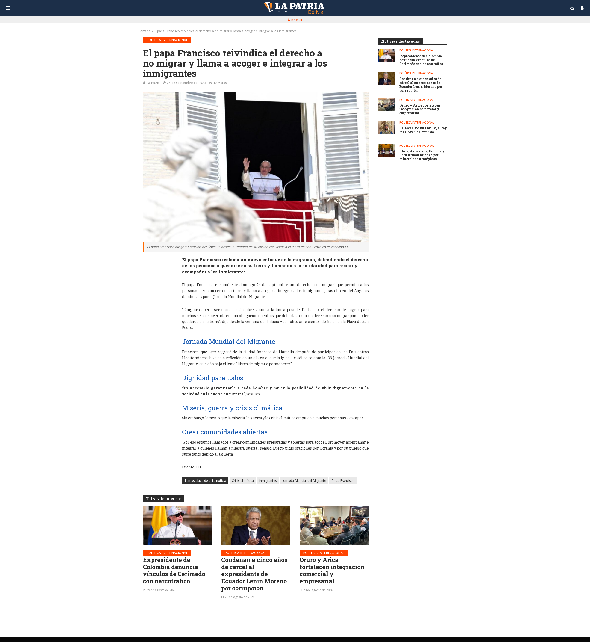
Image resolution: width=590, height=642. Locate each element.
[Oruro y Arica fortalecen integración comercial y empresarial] (334, 525)
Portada (144, 31)
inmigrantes (268, 480)
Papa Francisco (343, 480)
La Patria (153, 82)
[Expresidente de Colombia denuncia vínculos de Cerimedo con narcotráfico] (177, 525)
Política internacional (167, 40)
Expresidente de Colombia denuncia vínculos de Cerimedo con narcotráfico (174, 570)
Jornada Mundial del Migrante (304, 480)
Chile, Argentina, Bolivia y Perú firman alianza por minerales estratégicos (422, 155)
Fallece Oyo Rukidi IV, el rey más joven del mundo (423, 130)
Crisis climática (243, 480)
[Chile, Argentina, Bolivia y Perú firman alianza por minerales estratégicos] (386, 150)
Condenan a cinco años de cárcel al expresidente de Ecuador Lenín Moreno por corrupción (254, 574)
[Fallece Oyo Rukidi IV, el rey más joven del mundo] (386, 127)
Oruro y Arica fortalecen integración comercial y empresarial (332, 570)
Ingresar (296, 20)
